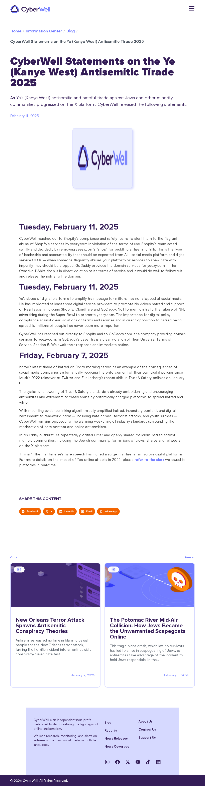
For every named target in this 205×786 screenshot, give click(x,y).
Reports (111, 730)
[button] (30, 511)
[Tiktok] (148, 762)
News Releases (116, 738)
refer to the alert (149, 459)
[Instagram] (107, 762)
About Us (146, 721)
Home (15, 30)
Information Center (44, 30)
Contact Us (147, 729)
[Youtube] (138, 762)
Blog (70, 30)
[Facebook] (117, 762)
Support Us (147, 737)
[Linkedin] (158, 762)
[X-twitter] (128, 762)
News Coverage (117, 746)
